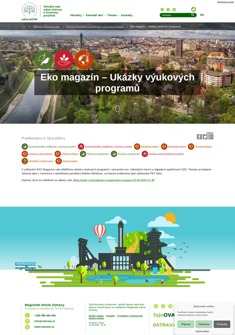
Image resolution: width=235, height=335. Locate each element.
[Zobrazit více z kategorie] (44, 68)
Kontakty (126, 15)
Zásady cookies (202, 331)
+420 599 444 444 (45, 315)
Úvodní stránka (96, 316)
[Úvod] (24, 27)
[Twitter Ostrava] (174, 9)
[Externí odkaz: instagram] (156, 308)
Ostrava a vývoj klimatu (40, 154)
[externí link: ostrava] (167, 326)
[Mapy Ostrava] (193, 9)
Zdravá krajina (70, 161)
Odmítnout (203, 324)
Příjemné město (70, 154)
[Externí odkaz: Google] (210, 136)
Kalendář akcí (94, 15)
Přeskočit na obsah (225, 2)
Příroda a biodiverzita (46, 26)
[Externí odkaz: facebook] (163, 308)
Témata (112, 15)
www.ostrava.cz (44, 326)
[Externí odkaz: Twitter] (205, 136)
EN (202, 14)
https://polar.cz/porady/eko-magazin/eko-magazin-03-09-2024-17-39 (113, 180)
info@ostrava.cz (44, 321)
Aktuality (76, 15)
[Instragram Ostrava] (162, 9)
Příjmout (185, 324)
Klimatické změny (150, 146)
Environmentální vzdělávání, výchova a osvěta (94, 26)
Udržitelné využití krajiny (41, 161)
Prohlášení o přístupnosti (130, 316)
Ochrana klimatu (203, 146)
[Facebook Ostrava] (168, 9)
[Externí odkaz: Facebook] (199, 136)
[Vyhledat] (192, 15)
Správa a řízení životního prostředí (166, 154)
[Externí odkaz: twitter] (170, 308)
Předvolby (222, 324)
